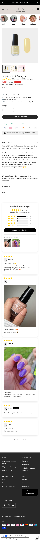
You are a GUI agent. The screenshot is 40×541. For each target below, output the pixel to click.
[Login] (33, 9)
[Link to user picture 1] (20, 306)
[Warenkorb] (37, 9)
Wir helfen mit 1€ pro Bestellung (28, 469)
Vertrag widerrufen (30, 492)
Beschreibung (7, 142)
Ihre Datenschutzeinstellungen (17, 536)
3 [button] (20, 440)
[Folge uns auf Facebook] (4, 505)
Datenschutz (6, 483)
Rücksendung (26, 486)
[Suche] (7, 9)
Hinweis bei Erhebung (9, 539)
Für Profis (6, 187)
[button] (6, 79)
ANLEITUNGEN (7, 470)
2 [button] (17, 440)
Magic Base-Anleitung (9, 467)
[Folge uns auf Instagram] (9, 505)
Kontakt (24, 479)
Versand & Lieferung (28, 483)
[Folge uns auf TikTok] (4, 509)
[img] (8, 256)
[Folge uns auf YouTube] (13, 505)
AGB (3, 479)
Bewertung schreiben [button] (20, 230)
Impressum (25, 464)
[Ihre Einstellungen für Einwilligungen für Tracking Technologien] (36, 537)
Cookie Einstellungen (8, 486)
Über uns (25, 461)
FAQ (3, 192)
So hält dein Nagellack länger (9, 462)
